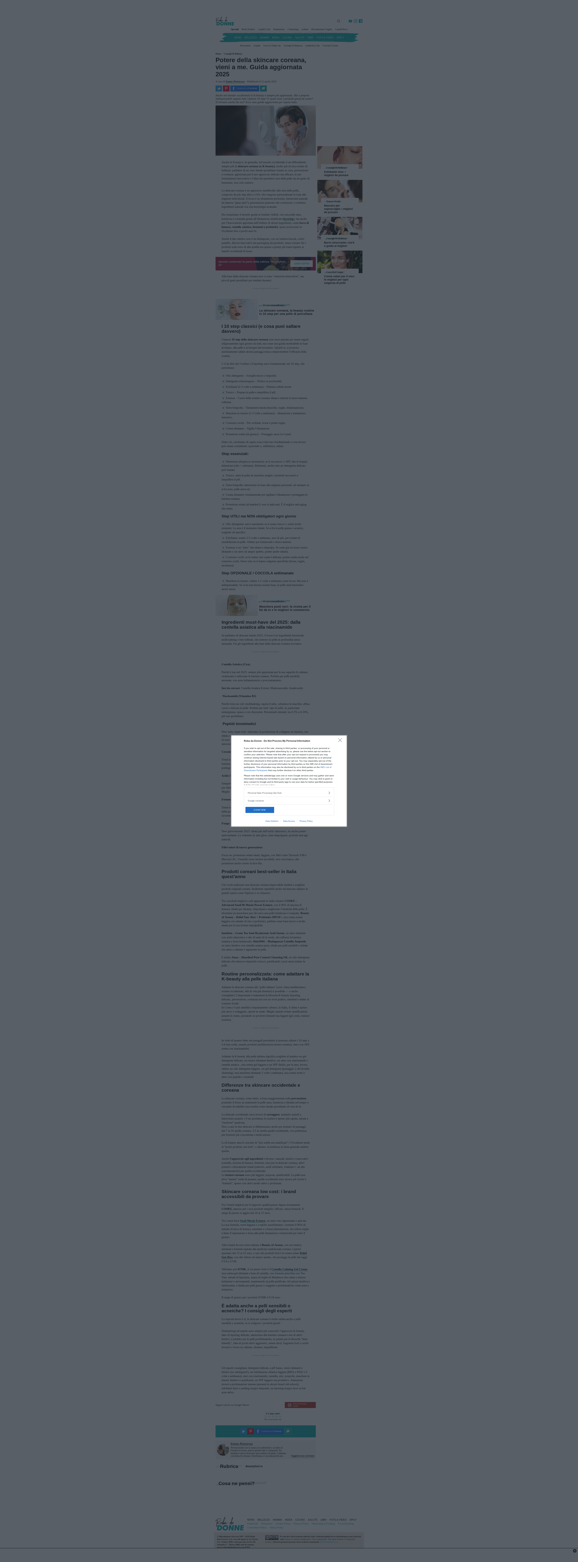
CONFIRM (260, 810)
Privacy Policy (306, 821)
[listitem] (289, 792)
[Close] (341, 741)
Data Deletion (272, 821)
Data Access (289, 821)
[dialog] (289, 781)
